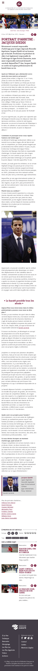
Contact (24, 642)
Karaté (21, 538)
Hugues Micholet (7, 507)
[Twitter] (32, 34)
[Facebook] (35, 34)
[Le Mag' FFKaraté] (19, 14)
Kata (26, 538)
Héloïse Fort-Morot (8, 503)
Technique (5, 639)
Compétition (15, 538)
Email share (16, 533)
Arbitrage (8, 538)
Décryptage (6, 644)
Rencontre (21, 34)
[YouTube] (31, 638)
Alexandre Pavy (7, 509)
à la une (5, 636)
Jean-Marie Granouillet (9, 518)
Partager (4, 533)
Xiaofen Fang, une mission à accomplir (27, 550)
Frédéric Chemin (7, 511)
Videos (4, 653)
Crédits (23, 645)
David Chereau (7, 505)
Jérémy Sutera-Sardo (9, 514)
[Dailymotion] (28, 638)
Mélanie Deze (6, 516)
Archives (5, 656)
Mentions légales (27, 648)
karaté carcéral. (24, 328)
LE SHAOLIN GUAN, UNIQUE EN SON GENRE (27, 591)
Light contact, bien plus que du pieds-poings (27, 570)
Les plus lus (6, 647)
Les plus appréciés (8, 650)
